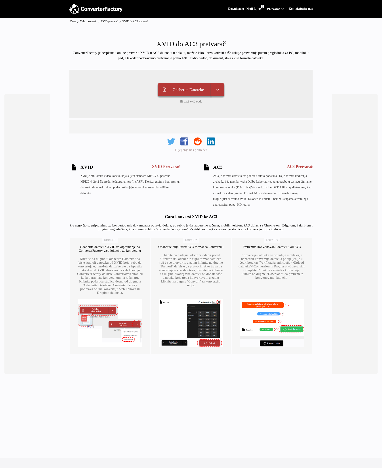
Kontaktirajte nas (301, 8)
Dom (73, 21)
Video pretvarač (88, 21)
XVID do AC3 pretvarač (135, 21)
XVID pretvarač (109, 21)
